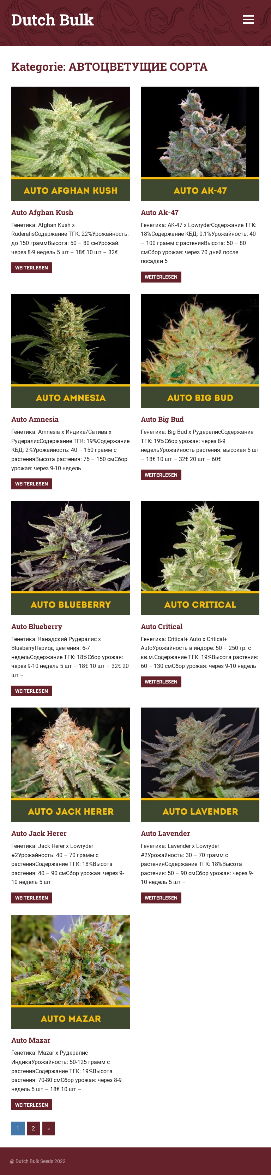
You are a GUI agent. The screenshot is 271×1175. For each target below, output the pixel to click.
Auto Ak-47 (160, 212)
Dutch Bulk (52, 19)
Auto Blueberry (36, 626)
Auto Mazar (30, 1040)
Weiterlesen (31, 268)
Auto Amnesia (35, 419)
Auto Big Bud (162, 419)
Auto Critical (161, 626)
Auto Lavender (165, 833)
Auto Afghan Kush (42, 212)
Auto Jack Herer (39, 833)
